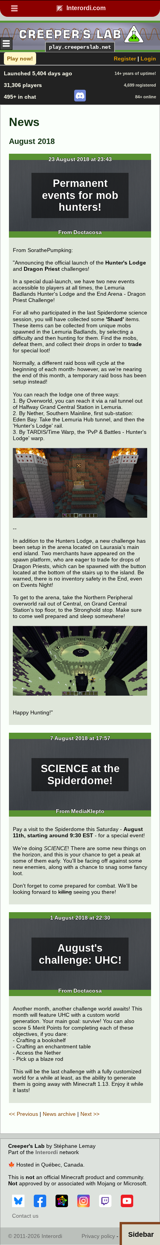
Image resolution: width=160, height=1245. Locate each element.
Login (148, 58)
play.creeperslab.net (80, 47)
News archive (59, 1114)
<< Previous (23, 1114)
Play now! (20, 58)
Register (125, 58)
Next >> (89, 1114)
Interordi (46, 1152)
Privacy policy (98, 1236)
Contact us (25, 1216)
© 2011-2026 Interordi (35, 1236)
